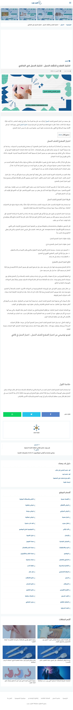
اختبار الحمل (23, 125)
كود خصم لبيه (66, 474)
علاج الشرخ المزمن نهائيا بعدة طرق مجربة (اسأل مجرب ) (27, 16)
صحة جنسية (30, 560)
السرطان (66, 584)
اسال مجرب (65, 523)
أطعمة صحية (65, 499)
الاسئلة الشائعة (45, 698)
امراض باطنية (29, 505)
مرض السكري (30, 602)
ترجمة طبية (66, 482)
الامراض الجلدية (64, 542)
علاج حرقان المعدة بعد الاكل (9, 17)
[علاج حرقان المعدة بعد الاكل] (9, 14)
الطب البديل (65, 596)
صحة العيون (30, 542)
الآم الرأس (66, 529)
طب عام (31, 572)
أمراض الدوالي (64, 511)
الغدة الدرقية (65, 608)
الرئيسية (65, 698)
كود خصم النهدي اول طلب (62, 470)
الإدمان (67, 536)
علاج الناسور (30, 590)
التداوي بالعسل (64, 560)
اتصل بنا (9, 698)
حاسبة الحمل (56, 698)
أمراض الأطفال (64, 505)
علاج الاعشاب (30, 578)
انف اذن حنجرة (29, 523)
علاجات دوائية (29, 596)
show (60, 135)
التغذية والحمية (64, 566)
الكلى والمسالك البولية (26, 499)
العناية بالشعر (64, 602)
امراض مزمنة (30, 511)
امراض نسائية (29, 517)
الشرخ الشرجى (64, 590)
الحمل (66, 61)
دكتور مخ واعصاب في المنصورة (61, 478)
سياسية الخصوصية (20, 698)
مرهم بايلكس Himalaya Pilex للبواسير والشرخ (45, 17)
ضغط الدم (30, 566)
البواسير (66, 554)
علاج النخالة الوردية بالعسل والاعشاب (63, 17)
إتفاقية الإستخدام (33, 698)
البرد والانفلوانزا (64, 548)
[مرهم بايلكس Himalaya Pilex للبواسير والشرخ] (45, 14)
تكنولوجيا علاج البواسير (26, 529)
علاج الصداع (30, 584)
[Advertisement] (36, 44)
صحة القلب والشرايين (27, 554)
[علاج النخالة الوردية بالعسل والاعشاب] (63, 14)
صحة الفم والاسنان (28, 548)
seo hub (66, 71)
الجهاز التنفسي (64, 572)
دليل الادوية (30, 536)
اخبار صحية (65, 517)
